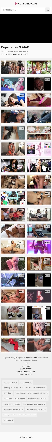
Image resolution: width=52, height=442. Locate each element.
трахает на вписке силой (13, 409)
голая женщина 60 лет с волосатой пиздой (31, 393)
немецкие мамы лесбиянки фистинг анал (20, 414)
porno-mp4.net (26, 368)
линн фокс (8, 393)
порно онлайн (31, 357)
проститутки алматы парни (14, 398)
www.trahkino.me (26, 374)
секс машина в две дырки (36, 409)
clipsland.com (27, 4)
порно (26, 363)
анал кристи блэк (10, 382)
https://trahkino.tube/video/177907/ (14, 54)
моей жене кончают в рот (37, 398)
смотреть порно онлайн (26, 371)
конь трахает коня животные (34, 404)
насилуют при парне (12, 404)
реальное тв (8, 420)
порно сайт (26, 366)
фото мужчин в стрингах (13, 387)
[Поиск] (47, 9)
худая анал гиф (26, 382)
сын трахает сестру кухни (35, 387)
